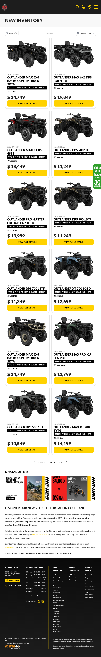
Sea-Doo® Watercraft (56, 620)
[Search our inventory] (77, 7)
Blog (86, 578)
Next (61, 462)
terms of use (59, 648)
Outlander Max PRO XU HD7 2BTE (72, 356)
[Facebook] (38, 601)
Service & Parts (90, 587)
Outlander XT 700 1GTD (72, 288)
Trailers (55, 608)
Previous (41, 462)
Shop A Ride (19, 643)
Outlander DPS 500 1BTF (72, 150)
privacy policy (89, 646)
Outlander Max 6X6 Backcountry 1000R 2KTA (23, 81)
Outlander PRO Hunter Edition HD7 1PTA (25, 221)
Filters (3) (13, 33)
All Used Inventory (72, 576)
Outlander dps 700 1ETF (26, 288)
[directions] (89, 7)
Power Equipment (58, 605)
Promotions (89, 584)
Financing (72, 580)
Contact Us (88, 575)
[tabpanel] (36, 584)
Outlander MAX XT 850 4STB (25, 151)
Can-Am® (56, 616)
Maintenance (89, 590)
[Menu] (96, 6)
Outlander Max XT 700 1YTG (72, 428)
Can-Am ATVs (57, 578)
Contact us (9, 547)
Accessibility (89, 598)
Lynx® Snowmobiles (57, 630)
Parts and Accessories (89, 594)
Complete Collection (56, 612)
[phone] (83, 7)
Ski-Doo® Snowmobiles (57, 625)
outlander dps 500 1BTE (26, 427)
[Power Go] (27, 647)
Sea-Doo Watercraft (56, 592)
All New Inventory (58, 575)
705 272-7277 (15, 585)
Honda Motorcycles (57, 597)
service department (40, 534)
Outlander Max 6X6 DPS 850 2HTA (73, 79)
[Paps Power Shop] (14, 7)
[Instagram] (42, 601)
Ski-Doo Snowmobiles (57, 587)
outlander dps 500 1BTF (72, 219)
